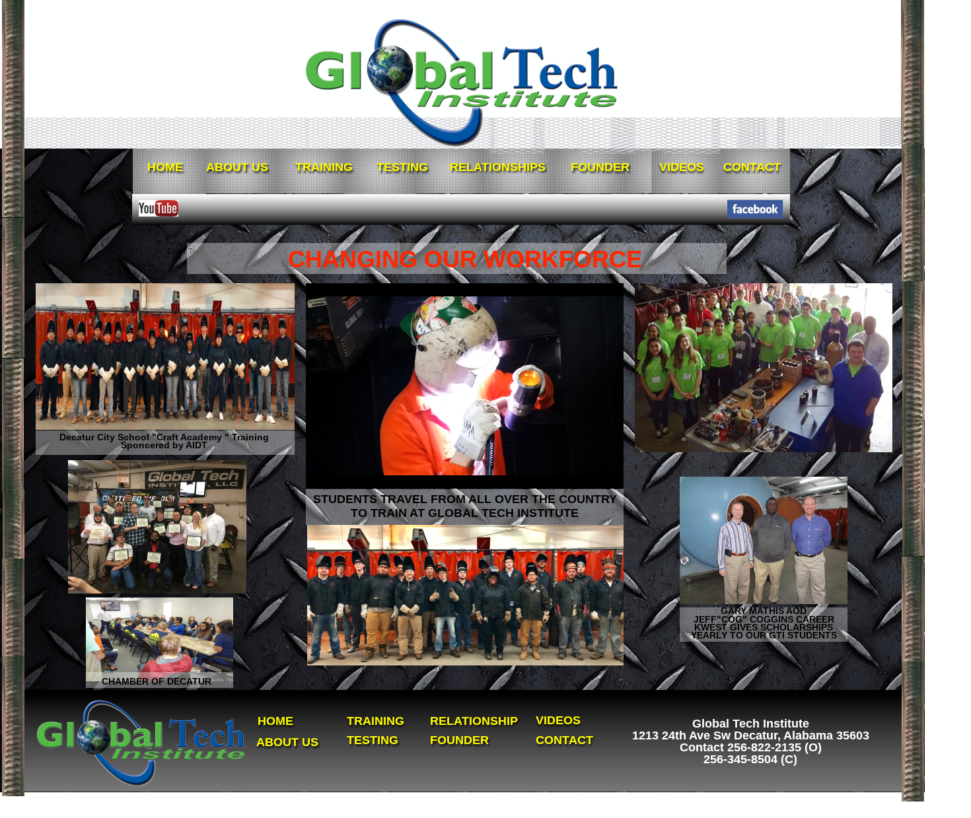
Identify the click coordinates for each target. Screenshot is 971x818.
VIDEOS (558, 720)
